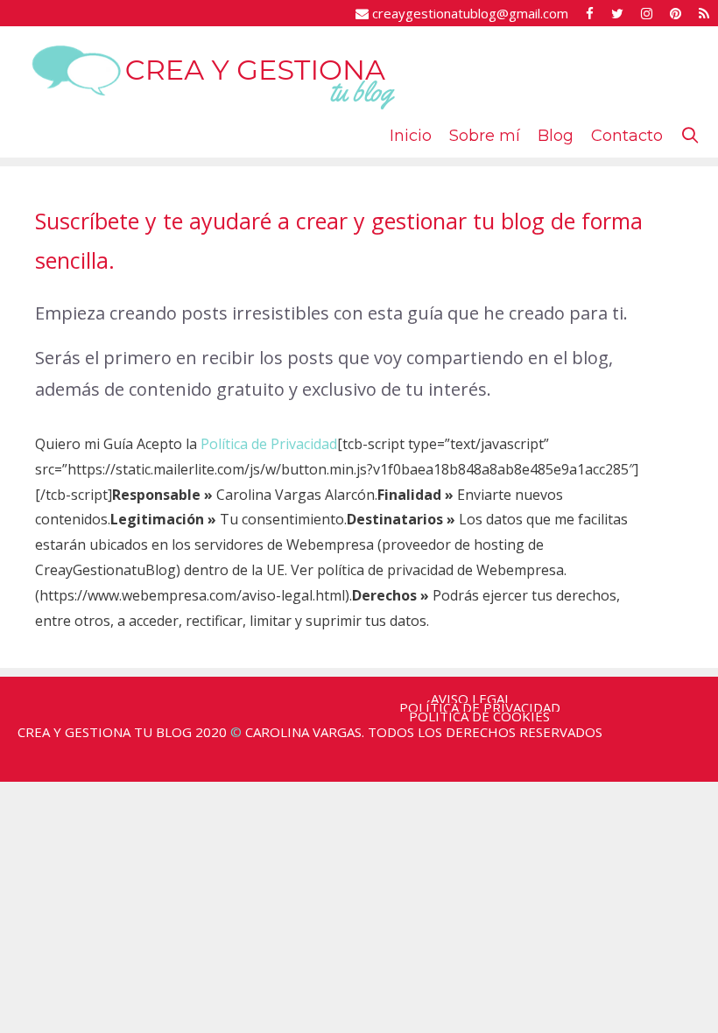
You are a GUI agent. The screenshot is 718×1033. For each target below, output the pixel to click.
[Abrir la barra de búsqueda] (690, 136)
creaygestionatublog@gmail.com (468, 13)
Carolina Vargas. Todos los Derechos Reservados (423, 732)
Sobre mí (484, 135)
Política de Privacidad (269, 443)
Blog (556, 135)
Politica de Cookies (479, 716)
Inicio (411, 135)
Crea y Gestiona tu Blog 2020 (122, 732)
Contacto (627, 135)
